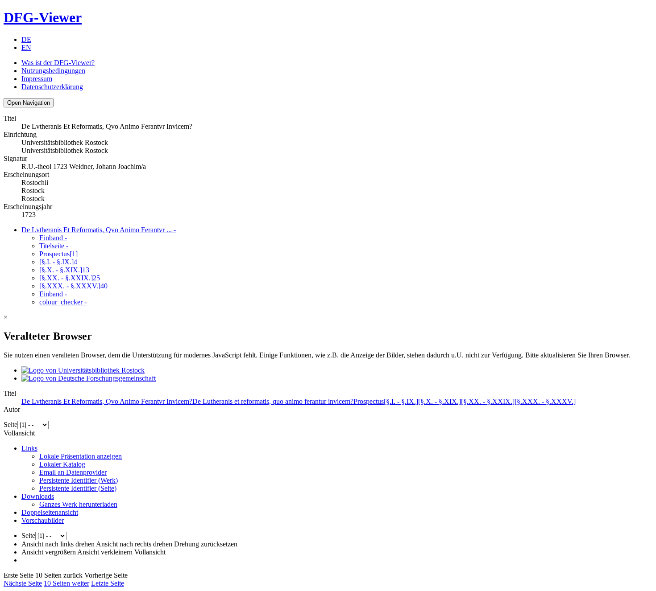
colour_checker (63, 302)
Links (29, 448)
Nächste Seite (23, 583)
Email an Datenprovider (73, 472)
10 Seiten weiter (66, 583)
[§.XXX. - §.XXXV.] (73, 286)
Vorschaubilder (42, 520)
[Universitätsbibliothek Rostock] (83, 370)
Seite (10, 424)
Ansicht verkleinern (105, 552)
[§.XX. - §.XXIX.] (69, 278)
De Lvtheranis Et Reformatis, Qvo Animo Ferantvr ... (98, 230)
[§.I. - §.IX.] (58, 262)
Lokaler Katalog (62, 464)
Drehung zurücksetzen (205, 544)
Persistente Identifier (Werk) (78, 480)
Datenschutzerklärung (52, 86)
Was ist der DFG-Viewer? (58, 62)
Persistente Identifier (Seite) (77, 488)
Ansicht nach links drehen (58, 544)
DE (26, 39)
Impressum (36, 78)
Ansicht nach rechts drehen (134, 544)
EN (26, 47)
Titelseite (53, 246)
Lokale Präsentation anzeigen (80, 456)
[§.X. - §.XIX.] (64, 270)
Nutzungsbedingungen (53, 70)
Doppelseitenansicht (49, 512)
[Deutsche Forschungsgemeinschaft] (88, 378)
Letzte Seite (107, 583)
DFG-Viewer (43, 17)
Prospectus (58, 254)
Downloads (37, 496)
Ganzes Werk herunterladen (78, 504)
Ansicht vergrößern (48, 552)
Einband (53, 238)
